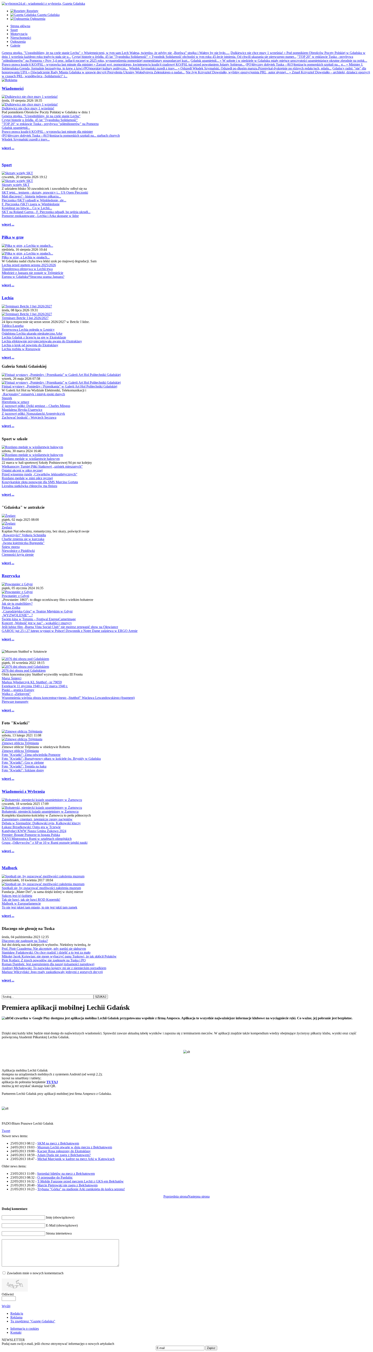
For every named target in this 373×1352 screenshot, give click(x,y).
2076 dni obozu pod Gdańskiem (24, 670)
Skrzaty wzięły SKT (16, 185)
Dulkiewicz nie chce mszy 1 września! (28, 108)
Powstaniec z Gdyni (15, 596)
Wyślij (6, 1306)
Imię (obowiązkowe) (60, 1217)
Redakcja (16, 1313)
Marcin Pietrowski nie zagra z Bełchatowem (67, 1185)
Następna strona (199, 1196)
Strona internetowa (59, 1233)
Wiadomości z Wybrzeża (23, 791)
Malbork (9, 868)
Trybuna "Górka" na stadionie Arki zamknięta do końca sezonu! (81, 1189)
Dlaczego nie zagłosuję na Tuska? (25, 941)
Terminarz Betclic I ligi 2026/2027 (25, 318)
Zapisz (211, 1348)
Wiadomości (13, 88)
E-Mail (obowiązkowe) (62, 1225)
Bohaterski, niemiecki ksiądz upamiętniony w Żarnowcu (40, 811)
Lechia (8, 298)
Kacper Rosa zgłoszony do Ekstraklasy (64, 1151)
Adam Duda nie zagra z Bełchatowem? (64, 1155)
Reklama (16, 1317)
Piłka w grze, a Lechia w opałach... (26, 257)
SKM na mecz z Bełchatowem (58, 1143)
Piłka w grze (13, 237)
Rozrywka (11, 575)
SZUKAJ (100, 996)
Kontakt (15, 1332)
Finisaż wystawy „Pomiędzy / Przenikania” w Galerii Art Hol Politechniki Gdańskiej (59, 386)
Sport (7, 165)
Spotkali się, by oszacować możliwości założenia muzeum (41, 888)
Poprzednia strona (175, 1196)
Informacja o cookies (24, 1328)
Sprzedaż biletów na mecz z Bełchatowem (66, 1173)
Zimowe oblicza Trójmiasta (20, 743)
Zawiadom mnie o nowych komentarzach (35, 1273)
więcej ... (8, 148)
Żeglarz (7, 527)
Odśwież (8, 1294)
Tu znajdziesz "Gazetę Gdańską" (32, 1321)
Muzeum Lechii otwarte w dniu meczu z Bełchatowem (74, 1147)
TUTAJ (52, 1082)
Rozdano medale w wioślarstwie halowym (31, 459)
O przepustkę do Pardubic (55, 1177)
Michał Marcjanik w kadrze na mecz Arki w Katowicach (76, 1159)
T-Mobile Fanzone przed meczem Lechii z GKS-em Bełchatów (80, 1181)
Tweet (6, 1131)
